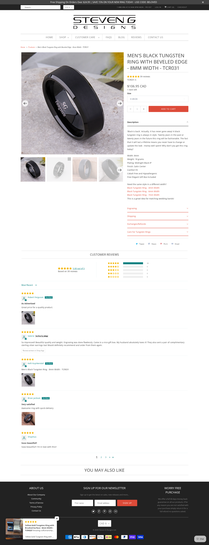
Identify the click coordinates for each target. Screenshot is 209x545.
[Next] (120, 103)
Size (129, 93)
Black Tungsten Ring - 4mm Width (143, 187)
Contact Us (155, 37)
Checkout (182, 7)
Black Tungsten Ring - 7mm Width (143, 195)
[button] (133, 76)
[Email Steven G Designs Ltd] (115, 511)
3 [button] (105, 457)
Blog (121, 37)
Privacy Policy (36, 506)
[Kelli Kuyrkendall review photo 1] (28, 380)
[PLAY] (72, 103)
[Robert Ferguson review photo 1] (28, 318)
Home (49, 37)
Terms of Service (36, 502)
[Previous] (25, 103)
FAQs (109, 37)
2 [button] (101, 457)
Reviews (136, 37)
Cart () (170, 7)
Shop (62, 37)
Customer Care (86, 37)
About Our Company (36, 494)
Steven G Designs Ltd (107, 530)
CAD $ (67, 7)
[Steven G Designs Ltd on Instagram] (110, 511)
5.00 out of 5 (79, 268)
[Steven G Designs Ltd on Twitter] (93, 511)
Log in (158, 7)
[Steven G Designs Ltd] (104, 22)
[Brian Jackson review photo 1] (28, 418)
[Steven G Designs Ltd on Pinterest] (104, 511)
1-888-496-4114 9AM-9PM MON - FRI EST (134, 7)
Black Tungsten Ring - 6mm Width (143, 191)
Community (36, 498)
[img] (27, 293)
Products (31, 47)
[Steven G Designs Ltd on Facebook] (99, 511)
